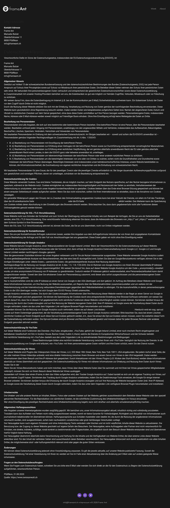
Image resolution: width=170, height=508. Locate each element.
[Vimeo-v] (90, 495)
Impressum (84, 502)
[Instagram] (85, 495)
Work (153, 8)
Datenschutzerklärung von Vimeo (35, 365)
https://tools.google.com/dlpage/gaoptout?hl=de (27, 387)
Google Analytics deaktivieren (128, 306)
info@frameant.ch (70, 502)
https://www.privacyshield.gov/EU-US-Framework (114, 290)
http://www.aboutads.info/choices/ (51, 201)
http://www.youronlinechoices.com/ (101, 201)
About (163, 8)
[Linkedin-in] (79, 495)
